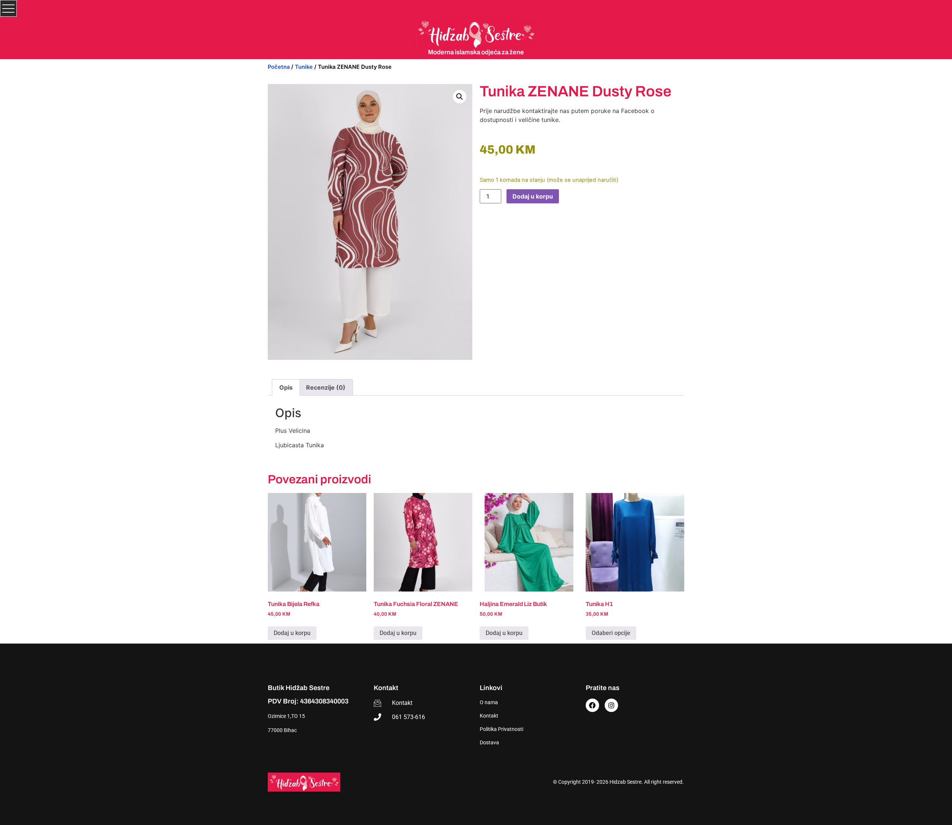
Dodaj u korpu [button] (292, 633)
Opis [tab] (286, 387)
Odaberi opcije (611, 633)
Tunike (304, 67)
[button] (459, 96)
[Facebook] (592, 705)
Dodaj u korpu (532, 196)
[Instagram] (611, 705)
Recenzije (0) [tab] (325, 387)
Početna (279, 67)
